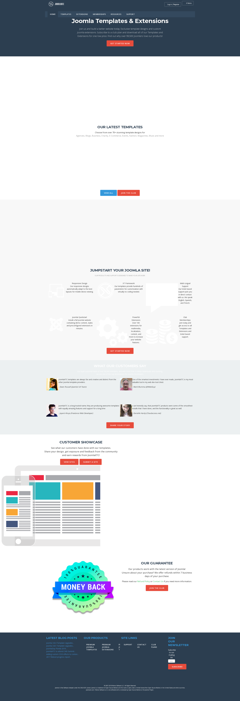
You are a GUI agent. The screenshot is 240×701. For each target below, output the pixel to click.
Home (53, 14)
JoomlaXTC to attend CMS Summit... (60, 651)
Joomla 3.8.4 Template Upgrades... (60, 643)
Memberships (99, 14)
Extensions (82, 14)
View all (108, 193)
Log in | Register (173, 4)
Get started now (120, 43)
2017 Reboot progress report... (58, 657)
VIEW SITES (69, 462)
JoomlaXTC (56, 4)
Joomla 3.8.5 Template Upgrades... (60, 646)
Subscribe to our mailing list (171, 654)
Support (130, 14)
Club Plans (154, 645)
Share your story (120, 425)
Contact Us (158, 581)
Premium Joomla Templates (91, 647)
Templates (65, 14)
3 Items (189, 3)
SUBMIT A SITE (90, 462)
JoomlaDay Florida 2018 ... (56, 648)
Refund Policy (143, 581)
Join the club (128, 193)
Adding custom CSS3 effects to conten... (62, 654)
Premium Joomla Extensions (108, 647)
